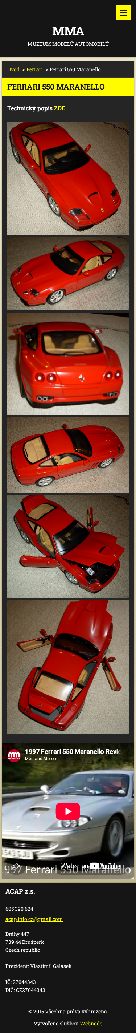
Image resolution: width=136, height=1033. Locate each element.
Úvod (13, 69)
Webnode (91, 1023)
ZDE (59, 108)
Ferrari (34, 69)
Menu (123, 12)
